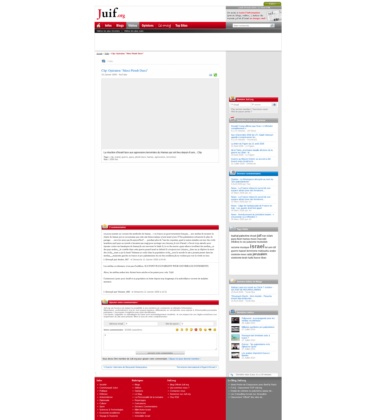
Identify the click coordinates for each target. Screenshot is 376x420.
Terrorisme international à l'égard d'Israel (196, 367)
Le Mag (138, 394)
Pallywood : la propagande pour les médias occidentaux (258, 319)
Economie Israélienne (109, 413)
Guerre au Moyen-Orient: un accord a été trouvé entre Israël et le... (251, 160)
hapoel (242, 251)
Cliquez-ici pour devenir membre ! (184, 359)
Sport (102, 406)
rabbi (249, 254)
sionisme (236, 257)
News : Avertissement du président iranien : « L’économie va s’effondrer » (252, 215)
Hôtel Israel (140, 413)
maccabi (261, 239)
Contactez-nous (177, 391)
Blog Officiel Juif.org (179, 384)
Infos (99, 380)
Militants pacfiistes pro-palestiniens (258, 327)
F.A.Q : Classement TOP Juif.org (246, 388)
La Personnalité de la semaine (149, 397)
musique (244, 247)
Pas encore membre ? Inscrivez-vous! (249, 109)
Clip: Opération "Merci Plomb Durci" (124, 70)
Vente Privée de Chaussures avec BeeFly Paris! (254, 384)
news (243, 254)
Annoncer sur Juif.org (180, 394)
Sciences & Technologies (111, 409)
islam (270, 235)
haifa (250, 257)
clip (112, 157)
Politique (103, 391)
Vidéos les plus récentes (108, 31)
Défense (103, 394)
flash (239, 239)
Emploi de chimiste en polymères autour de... (252, 391)
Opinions (139, 391)
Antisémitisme (106, 397)
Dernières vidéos (245, 312)
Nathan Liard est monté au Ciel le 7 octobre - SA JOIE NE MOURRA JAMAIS (252, 288)
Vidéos (138, 388)
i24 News (251, 131)
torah (244, 257)
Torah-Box (250, 292)
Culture (102, 403)
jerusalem (260, 254)
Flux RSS (174, 397)
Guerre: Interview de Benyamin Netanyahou (126, 367)
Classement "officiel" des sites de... (247, 397)
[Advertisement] (190, 41)
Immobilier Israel (142, 416)
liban (263, 257)
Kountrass (252, 139)
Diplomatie (104, 400)
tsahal (117, 157)
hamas (150, 157)
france (257, 257)
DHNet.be (251, 163)
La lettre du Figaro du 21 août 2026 (247, 143)
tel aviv (269, 247)
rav (244, 242)
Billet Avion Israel (143, 409)
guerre (125, 157)
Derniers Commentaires (146, 406)
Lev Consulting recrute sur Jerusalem (249, 394)
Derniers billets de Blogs (249, 281)
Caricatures (140, 403)
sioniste (235, 254)
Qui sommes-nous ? (179, 388)
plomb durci (140, 157)
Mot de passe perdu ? (241, 111)
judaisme (251, 242)
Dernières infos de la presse (251, 120)
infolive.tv (236, 241)
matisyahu (263, 251)
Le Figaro (249, 146)
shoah (253, 235)
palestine (244, 235)
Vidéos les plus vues (134, 31)
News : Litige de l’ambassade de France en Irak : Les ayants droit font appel (251, 207)
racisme (235, 247)
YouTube (123, 74)
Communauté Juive (108, 388)
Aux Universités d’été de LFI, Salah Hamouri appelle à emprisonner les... (252, 136)
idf (274, 247)
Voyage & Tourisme (108, 416)
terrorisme (252, 251)
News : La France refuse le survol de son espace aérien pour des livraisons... (250, 189)
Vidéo (107, 53)
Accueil (99, 53)
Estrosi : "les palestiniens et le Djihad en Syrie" (256, 345)
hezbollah (262, 242)
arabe (273, 251)
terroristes (171, 157)
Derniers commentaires (249, 173)
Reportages (140, 400)
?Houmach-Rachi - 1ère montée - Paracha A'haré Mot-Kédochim (251, 297)
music (253, 239)
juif (259, 235)
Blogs (137, 384)
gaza (131, 157)
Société (103, 384)
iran (264, 235)
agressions (160, 157)
